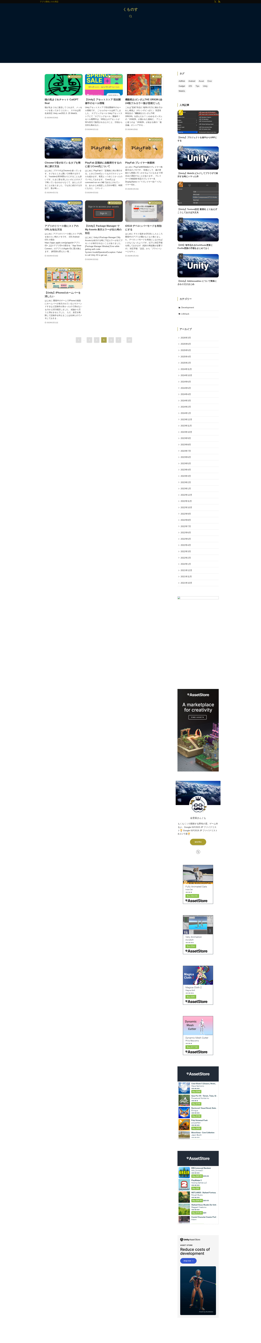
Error (210, 81)
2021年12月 (186, 570)
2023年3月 (186, 476)
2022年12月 (186, 495)
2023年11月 (186, 425)
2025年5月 (186, 350)
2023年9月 (186, 438)
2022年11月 (186, 501)
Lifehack (185, 314)
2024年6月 (186, 381)
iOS (190, 86)
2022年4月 (186, 545)
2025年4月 (186, 356)
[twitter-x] (215, 1)
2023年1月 (186, 488)
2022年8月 (186, 520)
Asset (201, 81)
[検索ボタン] (130, 16)
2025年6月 (186, 344)
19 (129, 340)
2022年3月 (186, 551)
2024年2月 (186, 407)
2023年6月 (186, 457)
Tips (197, 86)
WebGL (182, 91)
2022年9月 (186, 514)
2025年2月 (186, 363)
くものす (130, 9)
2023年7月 (186, 451)
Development (187, 307)
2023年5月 (186, 463)
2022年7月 (186, 526)
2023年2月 (186, 482)
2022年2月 (186, 558)
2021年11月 (186, 576)
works (198, 842)
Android (191, 81)
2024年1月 (186, 413)
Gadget (182, 86)
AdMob (182, 81)
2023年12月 (186, 419)
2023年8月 (186, 444)
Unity (205, 86)
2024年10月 (186, 375)
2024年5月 (186, 388)
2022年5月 (186, 539)
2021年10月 (186, 583)
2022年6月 (186, 532)
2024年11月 (186, 369)
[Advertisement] (130, 42)
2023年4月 (186, 469)
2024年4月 (186, 394)
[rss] (219, 1)
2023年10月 (186, 432)
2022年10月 (186, 507)
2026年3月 (186, 337)
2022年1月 (186, 564)
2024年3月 (186, 400)
